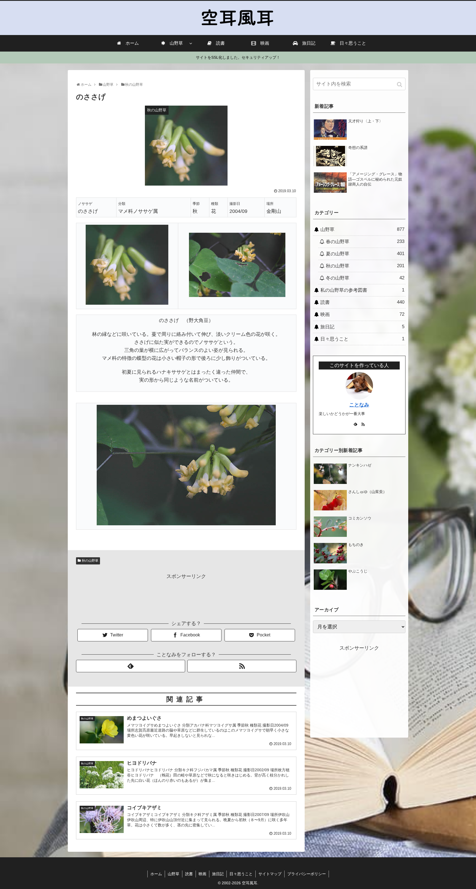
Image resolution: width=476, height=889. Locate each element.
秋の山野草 (90, 561)
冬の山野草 (365, 278)
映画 (362, 314)
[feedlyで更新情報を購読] (130, 666)
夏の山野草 (365, 253)
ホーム (156, 874)
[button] (400, 84)
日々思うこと (362, 339)
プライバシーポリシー (306, 874)
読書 (362, 302)
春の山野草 (365, 241)
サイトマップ (270, 874)
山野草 (362, 229)
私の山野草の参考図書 (362, 290)
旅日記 (362, 327)
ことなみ (359, 405)
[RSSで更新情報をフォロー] (241, 666)
